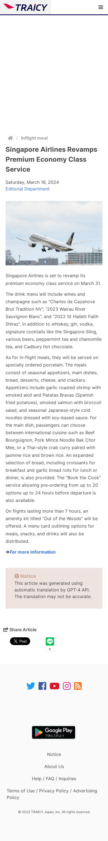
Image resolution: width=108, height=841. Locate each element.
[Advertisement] (54, 72)
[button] (101, 7)
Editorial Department (28, 189)
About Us (54, 766)
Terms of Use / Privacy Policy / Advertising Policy (52, 794)
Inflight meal (34, 138)
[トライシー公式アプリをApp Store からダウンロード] (57, 708)
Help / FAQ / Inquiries (54, 778)
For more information (33, 552)
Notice (54, 754)
